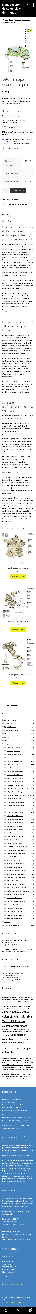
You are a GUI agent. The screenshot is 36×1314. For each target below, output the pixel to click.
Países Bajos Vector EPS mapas (16, 877)
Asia (5, 740)
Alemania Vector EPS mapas (15, 771)
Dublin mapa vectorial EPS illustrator (23, 1031)
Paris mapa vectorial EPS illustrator (16, 1058)
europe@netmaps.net (14, 1284)
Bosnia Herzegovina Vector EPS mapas (19, 788)
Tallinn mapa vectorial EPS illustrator (23, 1069)
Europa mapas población (14, 758)
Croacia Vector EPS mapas (15, 799)
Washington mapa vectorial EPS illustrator (18, 1078)
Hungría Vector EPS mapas (15, 829)
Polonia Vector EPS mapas (15, 881)
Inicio (6, 20)
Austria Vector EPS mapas (15, 778)
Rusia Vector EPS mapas (14, 898)
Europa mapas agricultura (15, 747)
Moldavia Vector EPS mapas (15, 864)
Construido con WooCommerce (13, 1302)
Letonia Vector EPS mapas (15, 843)
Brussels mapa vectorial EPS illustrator (23, 1004)
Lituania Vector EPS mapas (15, 850)
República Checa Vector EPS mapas (18, 891)
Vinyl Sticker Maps (10, 727)
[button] (30, 30)
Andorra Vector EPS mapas (15, 775)
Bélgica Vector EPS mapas (15, 781)
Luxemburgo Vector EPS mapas (16, 853)
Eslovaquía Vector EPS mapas (16, 805)
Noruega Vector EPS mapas (15, 874)
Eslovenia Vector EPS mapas (15, 809)
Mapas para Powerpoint (11, 925)
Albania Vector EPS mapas (15, 768)
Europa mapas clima (13, 751)
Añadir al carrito (18, 190)
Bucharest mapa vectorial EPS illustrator (12, 1006)
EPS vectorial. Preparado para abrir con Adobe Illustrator (18, 140)
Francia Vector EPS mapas (15, 823)
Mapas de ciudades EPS (11, 730)
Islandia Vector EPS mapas (15, 833)
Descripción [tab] (6, 214)
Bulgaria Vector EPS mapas (15, 792)
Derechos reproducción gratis (15, 120)
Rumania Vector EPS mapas (15, 894)
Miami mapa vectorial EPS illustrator (22, 1053)
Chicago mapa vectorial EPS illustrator (23, 1008)
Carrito (28, 1308)
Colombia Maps (11, 1016)
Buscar (18, 1310)
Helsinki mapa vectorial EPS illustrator (11, 1042)
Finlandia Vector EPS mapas (15, 819)
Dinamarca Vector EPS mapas (16, 802)
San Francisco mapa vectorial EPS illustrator (13, 1062)
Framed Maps (8, 723)
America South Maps (10, 720)
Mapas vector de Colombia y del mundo (11, 8)
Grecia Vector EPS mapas (14, 826)
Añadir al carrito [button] (18, 576)
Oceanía (7, 922)
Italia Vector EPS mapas (14, 840)
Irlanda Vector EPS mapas (15, 836)
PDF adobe (11, 148)
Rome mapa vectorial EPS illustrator (23, 1060)
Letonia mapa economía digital (18, 204)
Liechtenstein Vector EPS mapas (17, 847)
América (7, 737)
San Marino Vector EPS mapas (16, 901)
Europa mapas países (13, 764)
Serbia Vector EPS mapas (14, 905)
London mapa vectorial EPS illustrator (23, 1045)
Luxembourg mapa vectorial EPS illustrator (12, 1048)
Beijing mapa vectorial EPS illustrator (11, 999)
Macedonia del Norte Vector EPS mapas (19, 857)
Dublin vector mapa (7, 1035)
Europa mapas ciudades (14, 761)
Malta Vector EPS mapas (14, 860)
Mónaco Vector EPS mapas (15, 867)
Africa (6, 734)
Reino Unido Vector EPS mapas (16, 888)
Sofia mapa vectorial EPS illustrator (16, 1067)
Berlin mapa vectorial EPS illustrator (16, 1001)
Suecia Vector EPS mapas (15, 908)
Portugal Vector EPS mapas (15, 884)
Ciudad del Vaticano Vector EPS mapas (19, 795)
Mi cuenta (6, 1310)
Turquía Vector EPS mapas (15, 915)
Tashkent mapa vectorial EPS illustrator (11, 1072)
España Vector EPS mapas (15, 812)
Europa (11, 20)
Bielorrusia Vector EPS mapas (16, 785)
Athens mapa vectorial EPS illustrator (23, 997)
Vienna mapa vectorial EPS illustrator (19, 1074)
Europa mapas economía (22, 20)
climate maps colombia (15, 1012)
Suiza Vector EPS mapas (14, 912)
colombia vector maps (14, 1026)
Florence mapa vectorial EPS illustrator (22, 1039)
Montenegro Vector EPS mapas (16, 870)
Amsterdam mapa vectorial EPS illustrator (12, 995)
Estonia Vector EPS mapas (15, 816)
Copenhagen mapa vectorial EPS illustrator (12, 1029)
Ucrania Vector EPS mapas (15, 918)
